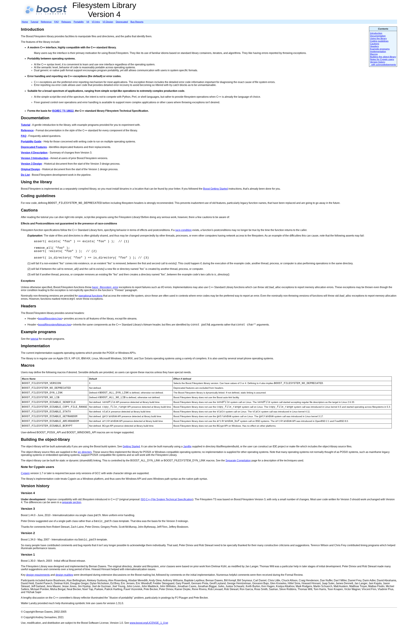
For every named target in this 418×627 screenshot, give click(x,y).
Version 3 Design (31, 163)
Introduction (376, 33)
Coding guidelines (379, 41)
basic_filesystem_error (105, 287)
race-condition (183, 230)
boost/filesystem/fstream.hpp (54, 324)
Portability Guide (31, 141)
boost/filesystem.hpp (50, 318)
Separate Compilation (238, 460)
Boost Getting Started (215, 188)
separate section (71, 502)
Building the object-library (383, 56)
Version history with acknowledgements (383, 63)
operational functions (90, 295)
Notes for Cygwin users (382, 59)
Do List (25, 174)
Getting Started (131, 446)
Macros (374, 54)
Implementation (378, 51)
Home (25, 21)
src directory (85, 452)
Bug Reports (136, 21)
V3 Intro (96, 21)
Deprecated (122, 21)
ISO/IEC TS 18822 (63, 110)
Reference (46, 21)
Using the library (378, 38)
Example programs (380, 49)
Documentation (378, 35)
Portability (79, 21)
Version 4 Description (34, 152)
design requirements (38, 574)
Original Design (30, 169)
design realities (64, 574)
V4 (87, 21)
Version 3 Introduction (34, 158)
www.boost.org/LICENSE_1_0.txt (149, 622)
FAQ (56, 21)
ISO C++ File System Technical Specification (167, 499)
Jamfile (187, 446)
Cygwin (25, 473)
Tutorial (34, 21)
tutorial (34, 338)
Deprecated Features (34, 147)
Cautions (374, 43)
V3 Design (108, 21)
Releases (66, 21)
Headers (374, 46)
